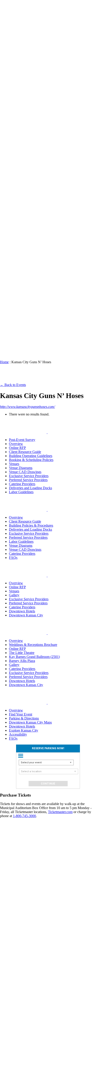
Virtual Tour (22, 174)
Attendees (16, 911)
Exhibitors (16, 883)
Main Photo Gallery (23, 72)
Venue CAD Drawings (25, 472)
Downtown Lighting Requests (26, 277)
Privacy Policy (12, 1067)
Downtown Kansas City (17, 208)
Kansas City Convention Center (8, 32)
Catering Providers (24, 166)
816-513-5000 (15, 981)
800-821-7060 (15, 997)
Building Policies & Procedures (31, 525)
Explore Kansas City (23, 232)
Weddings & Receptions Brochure (33, 645)
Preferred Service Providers (24, 156)
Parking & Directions (24, 718)
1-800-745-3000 (24, 816)
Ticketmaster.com (60, 812)
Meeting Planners (15, 877)
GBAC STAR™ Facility (24, 293)
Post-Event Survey (22, 440)
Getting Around (23, 267)
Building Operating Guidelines (25, 132)
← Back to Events (13, 385)
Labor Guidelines (21, 492)
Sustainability (27, 333)
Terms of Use (11, 1071)
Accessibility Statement (9, 1077)
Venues (14, 56)
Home (4, 362)
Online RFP (22, 194)
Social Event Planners (15, 891)
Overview (16, 444)
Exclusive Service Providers (25, 144)
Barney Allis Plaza (22, 661)
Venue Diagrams (20, 468)
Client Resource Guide (24, 104)
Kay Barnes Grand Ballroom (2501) (34, 657)
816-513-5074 (15, 1017)
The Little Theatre (21, 653)
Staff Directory (24, 323)
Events (14, 44)
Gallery (14, 595)
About (13, 285)
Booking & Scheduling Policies (26, 118)
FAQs (22, 341)
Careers (23, 329)
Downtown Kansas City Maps (30, 722)
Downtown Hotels (26, 259)
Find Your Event (20, 714)
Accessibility (27, 200)
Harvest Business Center (24, 184)
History (23, 337)
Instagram (16, 939)
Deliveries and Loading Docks (30, 488)
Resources (16, 88)
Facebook (16, 935)
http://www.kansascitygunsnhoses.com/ (27, 407)
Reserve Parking (14, 50)
